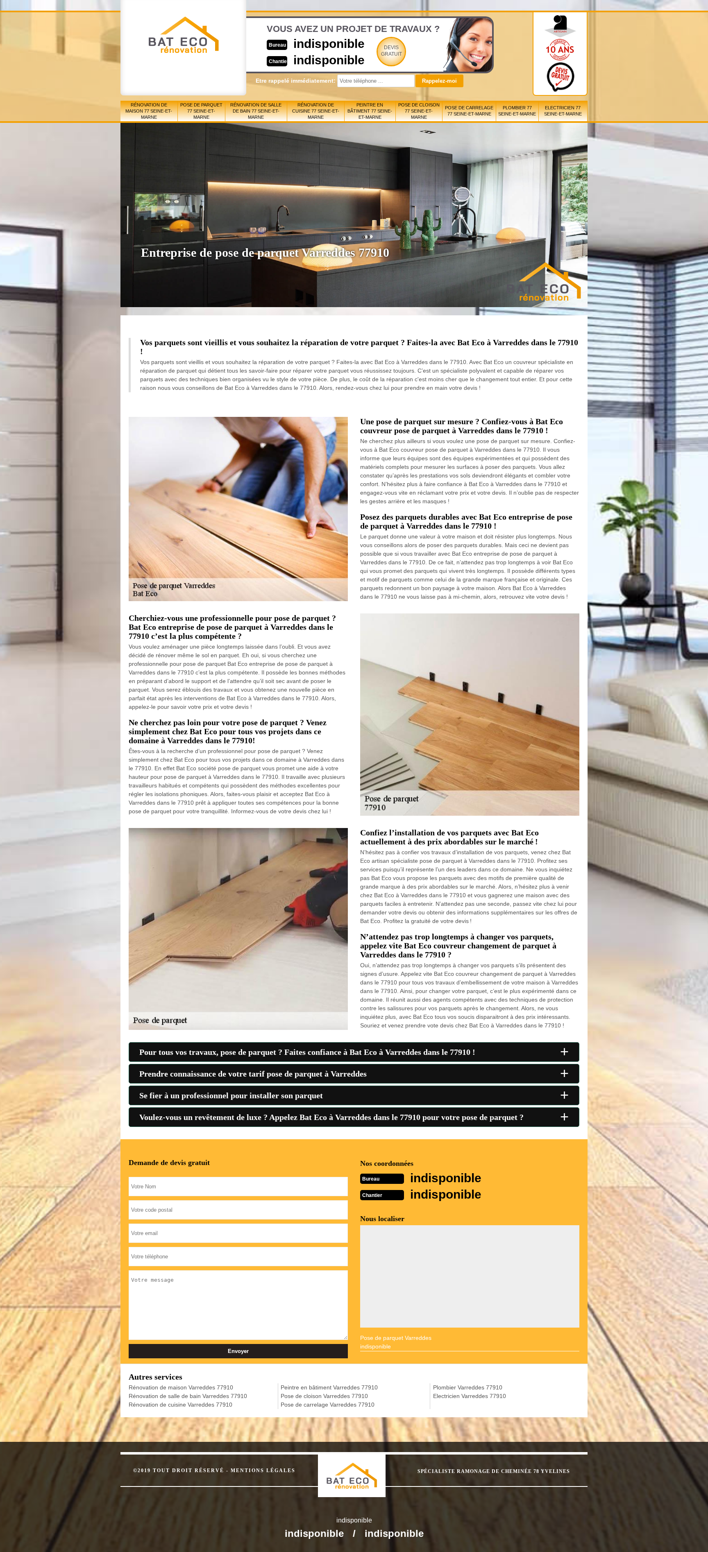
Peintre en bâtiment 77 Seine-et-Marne (369, 111)
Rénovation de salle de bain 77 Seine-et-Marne (255, 111)
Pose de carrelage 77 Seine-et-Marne (469, 110)
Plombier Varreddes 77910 (467, 1387)
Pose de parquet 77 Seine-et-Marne (201, 111)
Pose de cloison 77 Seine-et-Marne (419, 111)
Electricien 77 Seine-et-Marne (563, 110)
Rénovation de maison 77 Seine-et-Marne (148, 111)
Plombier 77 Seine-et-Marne (517, 110)
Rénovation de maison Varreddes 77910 (181, 1387)
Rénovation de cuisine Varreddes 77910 (180, 1404)
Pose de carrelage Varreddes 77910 (327, 1404)
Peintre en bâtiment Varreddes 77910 (329, 1387)
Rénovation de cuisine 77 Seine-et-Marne (315, 111)
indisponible (329, 43)
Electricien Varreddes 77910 (469, 1396)
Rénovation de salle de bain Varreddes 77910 (188, 1396)
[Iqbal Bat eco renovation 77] (360, 1468)
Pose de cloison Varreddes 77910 (324, 1396)
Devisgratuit (391, 51)
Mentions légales (263, 1470)
